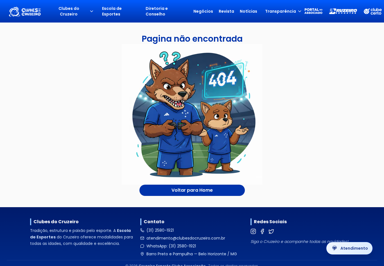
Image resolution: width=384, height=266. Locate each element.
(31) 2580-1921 (160, 230)
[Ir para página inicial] (24, 11)
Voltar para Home (192, 190)
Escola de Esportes (112, 11)
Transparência (280, 11)
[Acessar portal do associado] (313, 11)
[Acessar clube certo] (373, 11)
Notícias (248, 11)
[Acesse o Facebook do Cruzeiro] (262, 231)
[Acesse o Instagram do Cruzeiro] (253, 231)
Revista (226, 11)
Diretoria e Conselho (157, 11)
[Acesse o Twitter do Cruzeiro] (271, 231)
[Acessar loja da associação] (343, 11)
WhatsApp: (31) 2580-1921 (171, 246)
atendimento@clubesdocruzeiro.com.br (185, 238)
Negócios (203, 11)
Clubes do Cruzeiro (68, 11)
